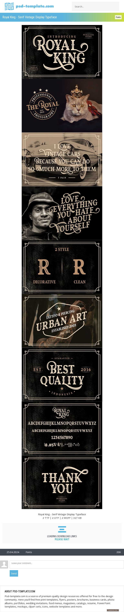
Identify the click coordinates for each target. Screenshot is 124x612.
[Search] (115, 6)
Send (14, 573)
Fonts (118, 17)
